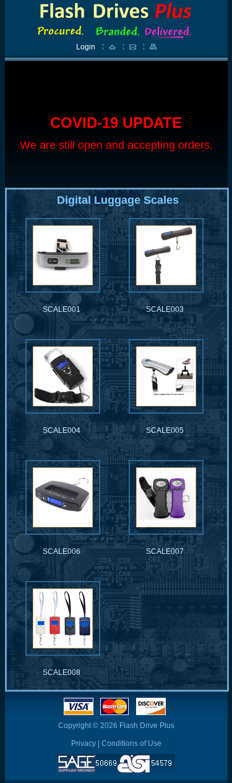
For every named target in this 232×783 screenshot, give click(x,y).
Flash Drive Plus (146, 725)
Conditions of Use (131, 743)
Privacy (83, 743)
